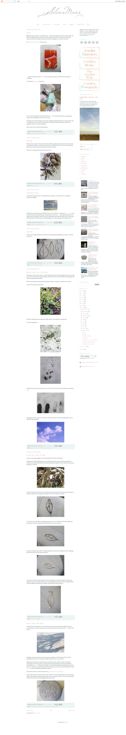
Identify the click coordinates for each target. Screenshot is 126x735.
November (85, 311)
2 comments (49, 222)
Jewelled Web (80, 25)
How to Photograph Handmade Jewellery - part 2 (93, 218)
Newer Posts (30, 710)
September (85, 315)
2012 (82, 301)
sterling (41, 265)
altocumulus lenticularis (36, 224)
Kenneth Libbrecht (37, 706)
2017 (82, 290)
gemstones (84, 161)
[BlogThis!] (56, 131)
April (83, 326)
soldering (38, 618)
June (83, 322)
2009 (82, 307)
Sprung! (29, 141)
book (36, 665)
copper (83, 160)
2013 (82, 299)
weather (56, 706)
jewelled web (84, 167)
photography (84, 168)
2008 (82, 349)
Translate (91, 358)
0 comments (49, 131)
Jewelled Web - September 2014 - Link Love (92, 243)
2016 (82, 293)
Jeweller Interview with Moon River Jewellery (92, 256)
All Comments (85, 149)
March (84, 328)
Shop (88, 25)
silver (37, 185)
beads (37, 133)
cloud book (68, 213)
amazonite (36, 81)
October (84, 313)
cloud (43, 224)
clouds (32, 448)
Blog (38, 25)
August (84, 317)
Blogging (71, 25)
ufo (45, 224)
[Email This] (55, 131)
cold (31, 706)
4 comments (49, 183)
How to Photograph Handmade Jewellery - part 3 (93, 230)
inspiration (40, 448)
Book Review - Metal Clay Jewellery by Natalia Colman (93, 268)
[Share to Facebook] (60, 131)
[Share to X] (58, 131)
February (84, 330)
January (84, 346)
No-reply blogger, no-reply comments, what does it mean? (93, 206)
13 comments (49, 616)
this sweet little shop (33, 42)
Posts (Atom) (37, 713)
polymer (83, 170)
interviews (83, 165)
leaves (34, 185)
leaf (31, 185)
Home (50, 710)
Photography (56, 25)
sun (51, 448)
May (83, 324)
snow (44, 448)
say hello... (90, 35)
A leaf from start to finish (36, 455)
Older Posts (71, 710)
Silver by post (91, 180)
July (83, 319)
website (29, 668)
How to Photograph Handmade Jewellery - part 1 (93, 193)
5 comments (49, 262)
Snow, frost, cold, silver (35, 623)
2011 (82, 303)
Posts (83, 146)
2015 (82, 295)
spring (47, 448)
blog (28, 390)
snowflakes (47, 706)
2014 (82, 297)
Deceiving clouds (32, 193)
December (85, 309)
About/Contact (46, 25)
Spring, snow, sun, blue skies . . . (39, 272)
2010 (82, 305)
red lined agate (42, 133)
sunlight (52, 706)
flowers (35, 448)
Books (64, 25)
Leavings (30, 232)
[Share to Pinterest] (61, 131)
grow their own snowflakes (55, 671)
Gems (28, 33)
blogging (83, 156)
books (82, 158)
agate (42, 76)
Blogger (66, 722)
